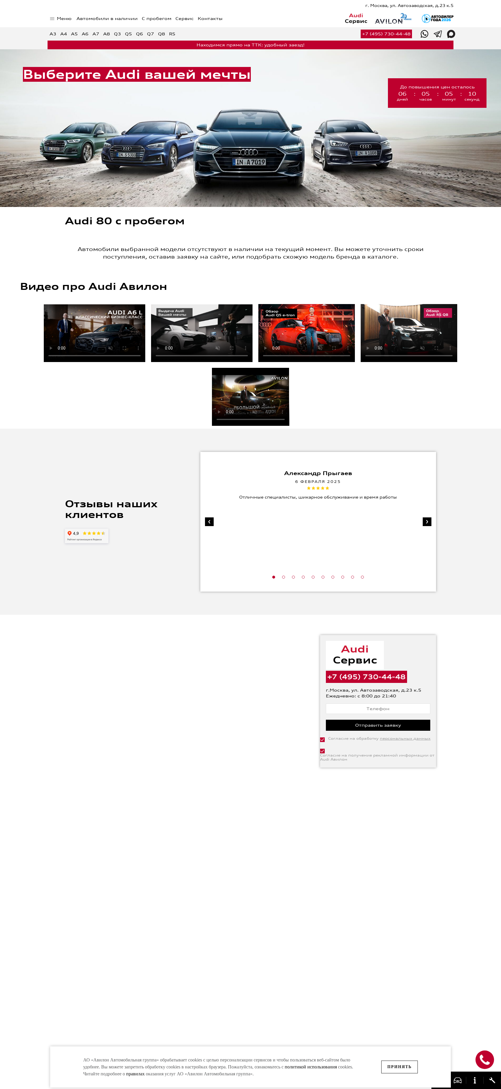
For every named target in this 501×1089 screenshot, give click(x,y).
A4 (63, 33)
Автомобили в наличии (107, 18)
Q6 (139, 33)
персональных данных (405, 738)
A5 (74, 33)
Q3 (117, 33)
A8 (106, 33)
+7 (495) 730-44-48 (386, 33)
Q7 (150, 33)
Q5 (128, 33)
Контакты (210, 18)
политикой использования (311, 1066)
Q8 (161, 33)
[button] (274, 577)
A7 (95, 33)
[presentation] (209, 521)
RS (172, 33)
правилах (135, 1073)
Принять (399, 1067)
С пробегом (156, 18)
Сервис (184, 18)
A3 (53, 33)
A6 (85, 33)
